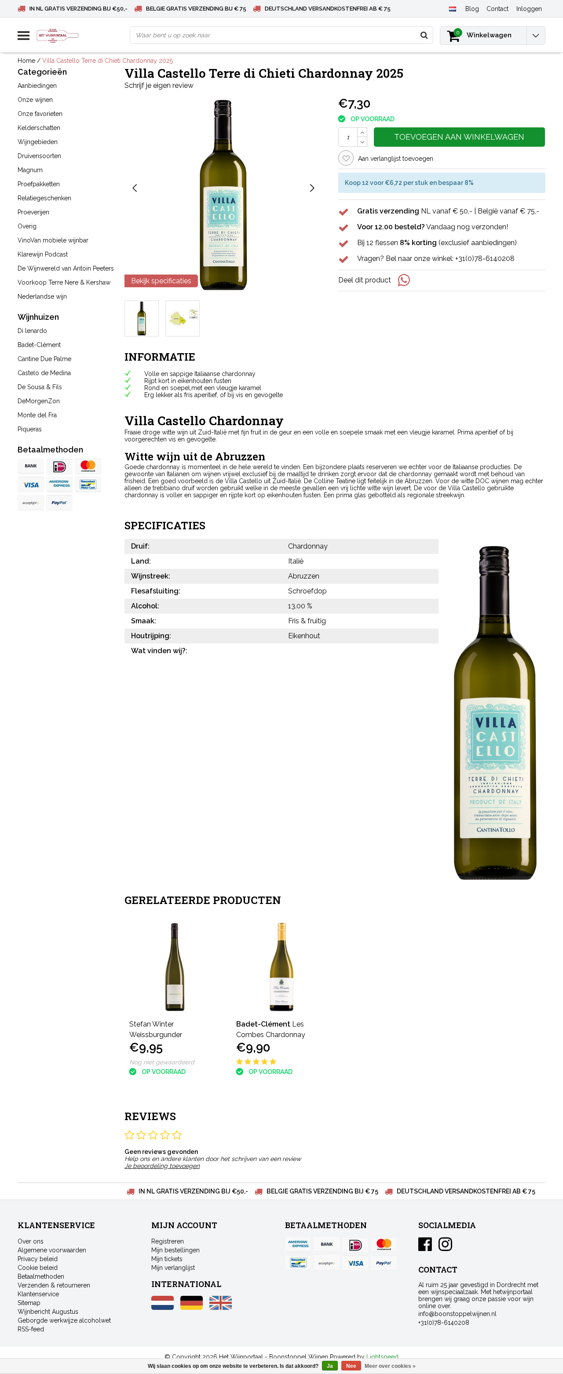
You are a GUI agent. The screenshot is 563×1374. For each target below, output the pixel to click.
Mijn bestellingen (175, 1250)
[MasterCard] (88, 466)
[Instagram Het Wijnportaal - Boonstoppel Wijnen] (445, 1247)
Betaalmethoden (41, 1276)
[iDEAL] (59, 466)
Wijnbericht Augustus (48, 1311)
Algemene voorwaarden (52, 1250)
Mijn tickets (167, 1258)
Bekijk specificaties (161, 281)
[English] (220, 1307)
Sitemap (29, 1302)
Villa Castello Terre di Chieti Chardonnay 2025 (107, 60)
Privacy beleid (38, 1258)
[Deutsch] (191, 1307)
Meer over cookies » (390, 1366)
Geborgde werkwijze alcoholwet (64, 1320)
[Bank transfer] (31, 466)
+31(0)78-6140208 (443, 1322)
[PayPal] (31, 502)
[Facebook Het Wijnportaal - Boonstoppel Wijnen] (425, 1247)
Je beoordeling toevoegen (162, 1165)
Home (26, 60)
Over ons (31, 1241)
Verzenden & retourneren (54, 1285)
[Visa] (31, 484)
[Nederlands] (452, 8)
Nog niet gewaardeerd (161, 1062)
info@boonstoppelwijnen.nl (457, 1313)
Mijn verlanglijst (173, 1267)
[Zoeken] (424, 35)
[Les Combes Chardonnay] (281, 967)
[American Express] (59, 484)
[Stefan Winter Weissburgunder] (174, 967)
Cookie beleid (38, 1267)
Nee (351, 1366)
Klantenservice (38, 1294)
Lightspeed (382, 1356)
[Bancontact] (88, 484)
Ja (330, 1366)
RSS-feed (31, 1329)
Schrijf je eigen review (159, 85)
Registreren (167, 1241)
